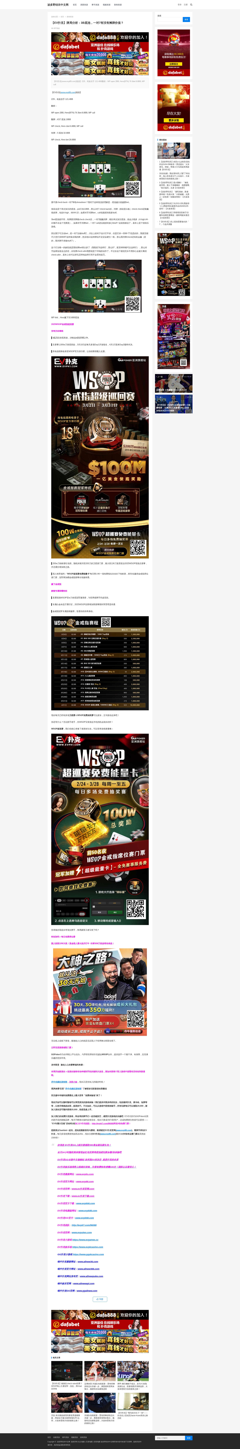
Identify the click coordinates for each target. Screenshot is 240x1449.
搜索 (159, 16)
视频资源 (106, 5)
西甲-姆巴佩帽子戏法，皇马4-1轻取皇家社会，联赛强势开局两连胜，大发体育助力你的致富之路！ (133, 1386)
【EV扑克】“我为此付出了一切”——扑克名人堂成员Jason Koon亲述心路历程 (133, 1415)
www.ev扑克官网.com (83, 1189)
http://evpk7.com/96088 (103, 1123)
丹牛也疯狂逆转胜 (73, 1089)
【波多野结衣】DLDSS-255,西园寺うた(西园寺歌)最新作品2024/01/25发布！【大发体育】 (174, 206)
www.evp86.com (68, 92)
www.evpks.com (85, 1174)
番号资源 (95, 5)
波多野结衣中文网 (58, 4)
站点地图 (81, 1442)
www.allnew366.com (88, 1269)
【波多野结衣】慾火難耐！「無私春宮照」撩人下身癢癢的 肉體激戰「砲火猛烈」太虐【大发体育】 (174, 185)
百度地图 (89, 1442)
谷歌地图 (97, 1442)
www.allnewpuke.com (91, 1276)
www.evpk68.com (84, 1218)
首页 (75, 5)
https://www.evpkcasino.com (87, 1247)
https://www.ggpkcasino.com (88, 1254)
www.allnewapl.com (83, 1283)
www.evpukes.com (82, 1232)
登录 (180, 4)
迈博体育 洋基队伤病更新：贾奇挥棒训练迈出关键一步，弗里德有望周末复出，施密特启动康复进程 (99, 1386)
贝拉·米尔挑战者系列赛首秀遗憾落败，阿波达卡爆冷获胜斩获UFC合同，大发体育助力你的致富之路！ (65, 1418)
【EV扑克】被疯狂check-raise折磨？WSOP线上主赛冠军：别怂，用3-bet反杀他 (66, 1386)
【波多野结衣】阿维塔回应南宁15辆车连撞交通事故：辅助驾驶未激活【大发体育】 (174, 215)
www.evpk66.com (85, 1203)
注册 (186, 4)
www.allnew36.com (88, 1261)
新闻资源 (118, 5)
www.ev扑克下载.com (83, 1196)
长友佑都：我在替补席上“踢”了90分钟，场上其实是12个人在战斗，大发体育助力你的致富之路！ (174, 176)
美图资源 (84, 5)
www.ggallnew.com (87, 1291)
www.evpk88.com (87, 1210)
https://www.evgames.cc (85, 1240)
